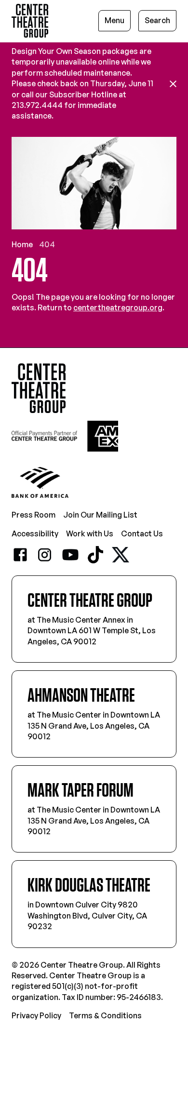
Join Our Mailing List (100, 515)
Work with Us (89, 533)
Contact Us (142, 533)
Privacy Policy (36, 1015)
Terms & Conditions (105, 1015)
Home (22, 244)
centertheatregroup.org (117, 307)
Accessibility (35, 533)
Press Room (33, 515)
